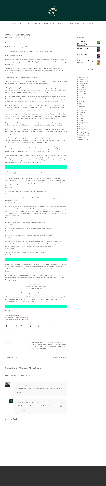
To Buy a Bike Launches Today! (13, 315)
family (49, 344)
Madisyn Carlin (81, 50)
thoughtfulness (42, 348)
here (48, 293)
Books (36, 23)
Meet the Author (76, 23)
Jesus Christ (48, 346)
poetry (81, 116)
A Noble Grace (83, 79)
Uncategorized (83, 131)
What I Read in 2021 (12, 358)
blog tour (81, 87)
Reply (61, 385)
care (61, 342)
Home (14, 23)
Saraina (19, 385)
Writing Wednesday (84, 139)
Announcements (83, 81)
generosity (58, 344)
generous (64, 344)
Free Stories (48, 23)
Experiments (82, 98)
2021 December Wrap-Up (59, 358)
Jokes (80, 108)
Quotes (32, 348)
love (57, 346)
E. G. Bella (23, 37)
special (36, 348)
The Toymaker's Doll (84, 127)
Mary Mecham (80, 56)
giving (34, 346)
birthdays (57, 342)
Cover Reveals (83, 96)
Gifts (31, 346)
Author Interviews (83, 83)
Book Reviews (83, 89)
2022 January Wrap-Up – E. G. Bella (20, 375)
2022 (52, 342)
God (38, 346)
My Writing (82, 114)
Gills (80, 104)
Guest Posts (82, 106)
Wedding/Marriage (84, 133)
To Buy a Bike (82, 129)
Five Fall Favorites (84, 100)
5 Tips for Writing (83, 77)
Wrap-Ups (82, 137)
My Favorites (82, 112)
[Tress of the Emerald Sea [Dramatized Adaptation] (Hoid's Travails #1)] (98, 44)
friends (53, 344)
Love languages (83, 110)
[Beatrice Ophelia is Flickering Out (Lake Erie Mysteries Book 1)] (98, 64)
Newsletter (62, 23)
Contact (91, 23)
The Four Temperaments (86, 125)
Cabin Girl (82, 92)
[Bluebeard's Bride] (98, 58)
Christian (32, 344)
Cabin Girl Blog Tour (84, 94)
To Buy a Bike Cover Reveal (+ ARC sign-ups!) (17, 319)
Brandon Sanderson (81, 45)
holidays (42, 346)
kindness (53, 346)
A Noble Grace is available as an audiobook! (16, 317)
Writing (49, 348)
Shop (28, 23)
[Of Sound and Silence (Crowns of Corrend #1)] (98, 52)
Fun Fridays (82, 102)
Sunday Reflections (40, 342)
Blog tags (81, 85)
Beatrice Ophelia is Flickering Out (86, 61)
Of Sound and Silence (83, 48)
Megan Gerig (80, 62)
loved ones (62, 346)
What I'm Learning (84, 135)
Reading (81, 121)
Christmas (38, 344)
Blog (21, 23)
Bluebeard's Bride (82, 54)
